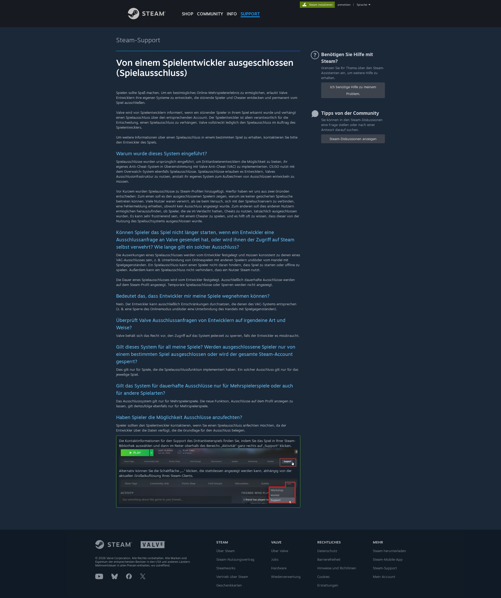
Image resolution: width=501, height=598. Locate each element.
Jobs (274, 559)
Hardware (279, 568)
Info (232, 13)
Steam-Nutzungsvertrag (235, 559)
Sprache (362, 5)
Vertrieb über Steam (232, 577)
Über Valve (279, 551)
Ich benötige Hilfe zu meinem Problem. (353, 90)
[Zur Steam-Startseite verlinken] (147, 18)
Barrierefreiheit (329, 559)
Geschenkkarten (229, 585)
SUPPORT (250, 13)
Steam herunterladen (389, 551)
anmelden (343, 5)
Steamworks (225, 568)
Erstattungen (327, 585)
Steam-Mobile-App (388, 559)
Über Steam (225, 551)
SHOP (187, 13)
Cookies (323, 577)
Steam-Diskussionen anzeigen (353, 139)
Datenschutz (327, 551)
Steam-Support (138, 40)
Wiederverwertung (286, 577)
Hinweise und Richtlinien (336, 568)
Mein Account (384, 577)
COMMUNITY (210, 13)
